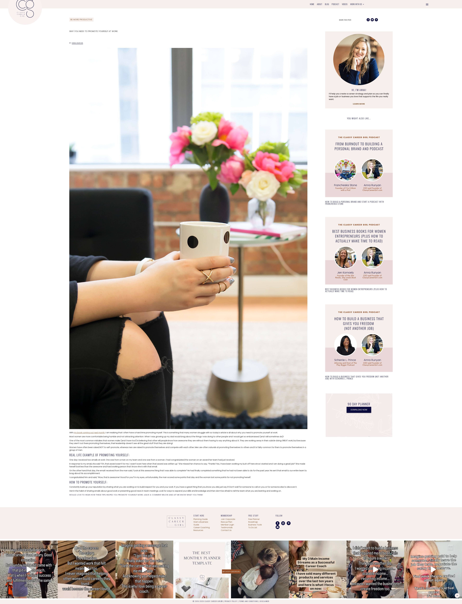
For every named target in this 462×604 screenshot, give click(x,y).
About (319, 4)
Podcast (335, 4)
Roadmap (253, 522)
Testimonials (227, 527)
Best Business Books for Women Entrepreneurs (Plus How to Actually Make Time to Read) (356, 290)
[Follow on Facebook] (277, 523)
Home (312, 4)
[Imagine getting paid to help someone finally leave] (433, 569)
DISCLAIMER (264, 601)
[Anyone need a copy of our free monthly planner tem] (202, 569)
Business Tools (255, 524)
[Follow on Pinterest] (289, 523)
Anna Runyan (77, 43)
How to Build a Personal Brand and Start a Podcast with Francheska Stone (354, 202)
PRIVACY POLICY (231, 601)
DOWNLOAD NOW (359, 410)
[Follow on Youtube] (277, 527)
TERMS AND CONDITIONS (248, 601)
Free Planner (254, 519)
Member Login (227, 524)
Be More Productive (81, 19)
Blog (327, 4)
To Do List (252, 527)
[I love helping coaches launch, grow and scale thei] (260, 569)
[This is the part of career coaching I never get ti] (144, 569)
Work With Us (356, 4)
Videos (345, 4)
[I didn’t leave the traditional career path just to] (375, 569)
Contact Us (226, 530)
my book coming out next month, (89, 432)
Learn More (359, 104)
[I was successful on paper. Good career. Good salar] (29, 569)
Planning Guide (200, 519)
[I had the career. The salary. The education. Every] (87, 569)
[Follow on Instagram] (283, 523)
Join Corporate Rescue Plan (228, 520)
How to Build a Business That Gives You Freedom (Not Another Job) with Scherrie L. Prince (356, 377)
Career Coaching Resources (201, 529)
